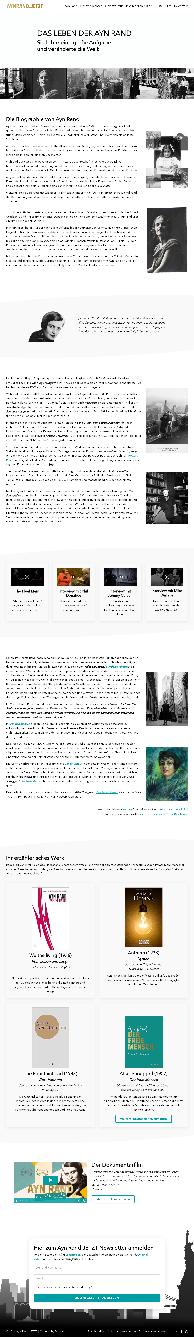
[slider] (50, 1200)
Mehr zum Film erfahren (113, 1199)
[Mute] (78, 1200)
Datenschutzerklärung (153, 1331)
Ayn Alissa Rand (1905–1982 (171, 809)
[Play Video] (16, 1200)
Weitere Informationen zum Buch (143, 1119)
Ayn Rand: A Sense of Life (153, 814)
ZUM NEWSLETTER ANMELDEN (97, 1298)
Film (168, 6)
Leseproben (73, 1254)
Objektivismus (114, 6)
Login (174, 1331)
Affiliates (113, 1331)
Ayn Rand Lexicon (179, 814)
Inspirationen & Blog (139, 6)
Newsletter (181, 6)
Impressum (129, 1331)
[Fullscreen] (84, 1200)
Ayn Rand (71, 6)
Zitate (159, 6)
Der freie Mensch (91, 6)
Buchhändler (96, 1331)
